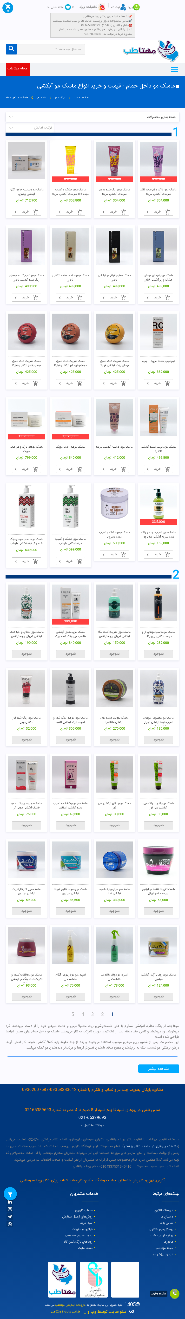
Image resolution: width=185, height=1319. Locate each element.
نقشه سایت (85, 1248)
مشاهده (66, 411)
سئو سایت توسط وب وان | (103, 1312)
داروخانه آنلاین (163, 1210)
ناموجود (158, 654)
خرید (157, 212)
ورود (130, 7)
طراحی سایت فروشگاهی (65, 1311)
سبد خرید (86, 1223)
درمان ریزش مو (163, 1254)
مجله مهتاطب (17, 69)
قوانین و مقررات (82, 1229)
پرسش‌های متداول (161, 1229)
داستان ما (167, 1216)
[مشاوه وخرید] (174, 1294)
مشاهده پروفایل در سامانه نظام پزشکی (151, 1146)
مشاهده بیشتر (158, 1069)
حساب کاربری (83, 1210)
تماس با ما (166, 1223)
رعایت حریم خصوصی (78, 1235)
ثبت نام (115, 7)
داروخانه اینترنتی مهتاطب (70, 1305)
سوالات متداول (94, 1125)
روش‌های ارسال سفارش (77, 1216)
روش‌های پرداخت (162, 1235)
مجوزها (168, 1241)
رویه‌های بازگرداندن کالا (78, 1241)
